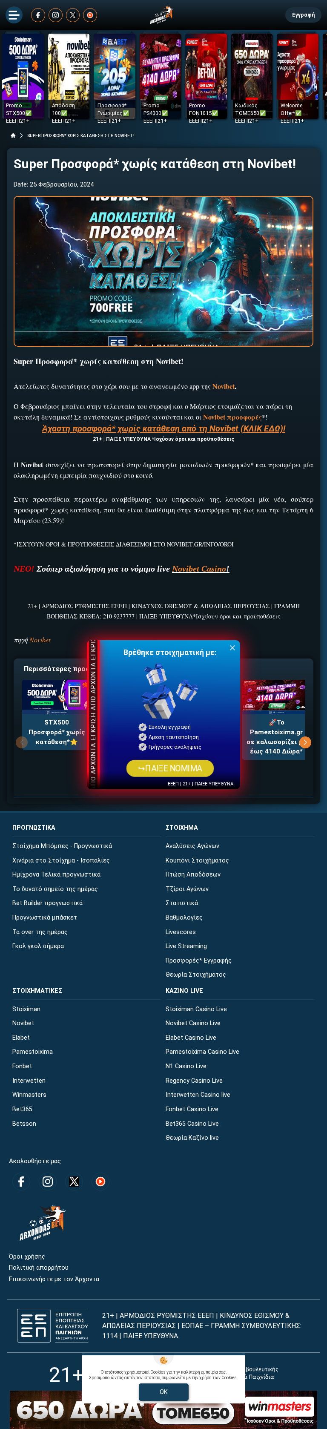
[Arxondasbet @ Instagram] (56, 15)
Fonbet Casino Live (192, 1109)
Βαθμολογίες (184, 917)
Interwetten (29, 1080)
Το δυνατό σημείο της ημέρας (55, 889)
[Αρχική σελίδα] (13, 135)
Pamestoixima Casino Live (202, 1051)
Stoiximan (26, 1009)
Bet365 (22, 1109)
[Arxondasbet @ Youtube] (90, 15)
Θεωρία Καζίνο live (192, 1137)
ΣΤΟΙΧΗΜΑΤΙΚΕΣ (37, 991)
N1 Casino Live (186, 1066)
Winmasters (29, 1094)
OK (164, 1392)
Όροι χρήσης (27, 1256)
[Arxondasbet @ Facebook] (38, 15)
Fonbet (22, 1066)
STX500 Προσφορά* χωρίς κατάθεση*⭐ (57, 732)
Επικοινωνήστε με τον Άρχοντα (54, 1279)
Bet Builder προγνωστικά (47, 903)
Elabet (21, 1037)
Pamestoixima (32, 1051)
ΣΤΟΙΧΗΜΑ (182, 827)
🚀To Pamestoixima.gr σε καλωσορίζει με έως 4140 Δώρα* (276, 737)
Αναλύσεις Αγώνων (192, 846)
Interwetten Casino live (198, 1094)
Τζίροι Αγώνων (187, 889)
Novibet (39, 639)
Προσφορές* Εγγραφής (199, 960)
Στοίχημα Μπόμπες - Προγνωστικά (62, 846)
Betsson (24, 1123)
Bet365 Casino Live (192, 1123)
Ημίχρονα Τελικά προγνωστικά (56, 874)
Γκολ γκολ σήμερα (38, 946)
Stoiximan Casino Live (196, 1009)
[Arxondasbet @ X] (73, 15)
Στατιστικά (182, 903)
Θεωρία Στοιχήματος (196, 974)
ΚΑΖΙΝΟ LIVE (184, 991)
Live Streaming (186, 946)
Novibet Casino (199, 568)
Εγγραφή (303, 15)
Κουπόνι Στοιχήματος (197, 860)
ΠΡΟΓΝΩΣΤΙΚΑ (33, 827)
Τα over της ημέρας (40, 932)
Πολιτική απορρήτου (39, 1267)
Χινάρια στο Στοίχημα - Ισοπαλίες (61, 860)
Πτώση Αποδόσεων (193, 874)
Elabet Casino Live (191, 1037)
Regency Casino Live (194, 1080)
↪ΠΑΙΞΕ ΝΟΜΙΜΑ (170, 768)
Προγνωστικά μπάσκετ (44, 917)
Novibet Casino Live (193, 1023)
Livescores (181, 932)
